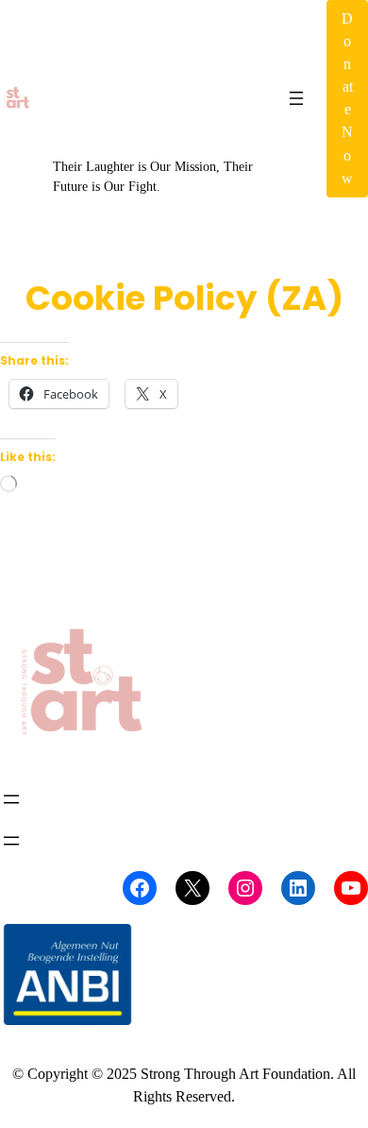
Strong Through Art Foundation (147, 69)
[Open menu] (296, 98)
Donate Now (347, 98)
